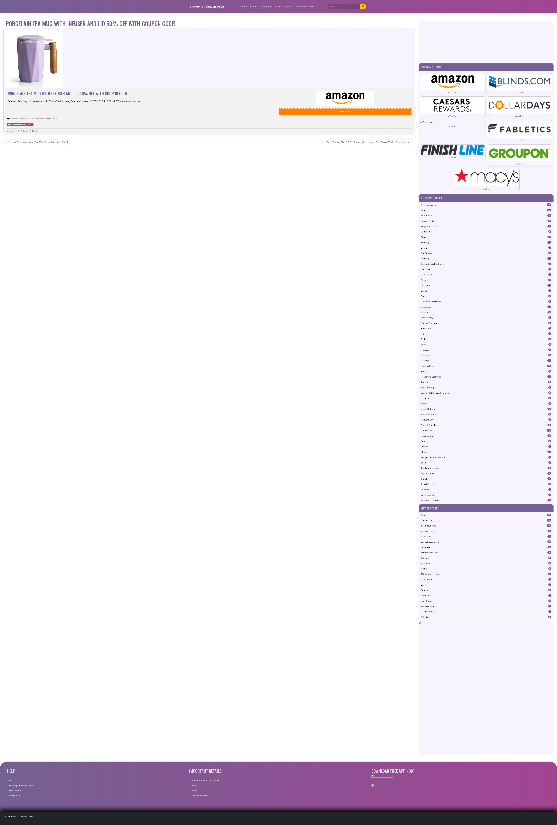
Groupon (485, 355)
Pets (485, 441)
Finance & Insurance (485, 323)
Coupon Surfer (485, 611)
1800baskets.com (485, 552)
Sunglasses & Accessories (485, 457)
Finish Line (485, 328)
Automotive (485, 215)
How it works (15, 790)
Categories (266, 6)
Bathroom (485, 231)
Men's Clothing (485, 409)
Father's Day (485, 317)
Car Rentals (485, 253)
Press (194, 785)
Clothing (485, 258)
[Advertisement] (486, 41)
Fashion (485, 312)
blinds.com (485, 536)
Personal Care (485, 436)
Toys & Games (485, 473)
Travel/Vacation (485, 484)
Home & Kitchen (36, 118)
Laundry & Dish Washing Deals (485, 393)
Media (194, 790)
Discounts (485, 285)
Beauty (485, 237)
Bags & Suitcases (485, 226)
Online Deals (51, 118)
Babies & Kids (485, 221)
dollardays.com (485, 525)
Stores (253, 6)
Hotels (485, 371)
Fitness (485, 333)
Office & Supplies (485, 425)
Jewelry (485, 382)
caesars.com (485, 520)
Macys (485, 403)
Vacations (485, 489)
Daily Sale (485, 269)
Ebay (485, 296)
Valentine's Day (485, 495)
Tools (485, 462)
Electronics (485, 307)
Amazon (14, 118)
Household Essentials (485, 376)
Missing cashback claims (21, 785)
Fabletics (485, 617)
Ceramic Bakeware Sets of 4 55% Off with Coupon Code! (38, 142)
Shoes (485, 452)
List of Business (199, 795)
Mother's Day (485, 419)
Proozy (485, 446)
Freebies (485, 350)
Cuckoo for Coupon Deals (207, 6)
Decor (485, 280)
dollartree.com (485, 547)
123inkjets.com (485, 563)
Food (485, 344)
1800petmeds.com (485, 574)
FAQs (12, 780)
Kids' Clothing (485, 387)
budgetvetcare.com (485, 542)
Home (243, 6)
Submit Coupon (283, 6)
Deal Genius (485, 274)
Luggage (485, 398)
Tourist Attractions (485, 468)
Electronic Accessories (485, 301)
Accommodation (485, 205)
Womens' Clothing (485, 500)
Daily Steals (485, 601)
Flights (485, 339)
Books (485, 248)
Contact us (14, 795)
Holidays (485, 360)
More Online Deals (303, 6)
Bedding (485, 242)
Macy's (485, 568)
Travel (485, 479)
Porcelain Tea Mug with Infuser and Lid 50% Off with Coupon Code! (68, 93)
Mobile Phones (485, 414)
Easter (485, 291)
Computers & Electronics (485, 264)
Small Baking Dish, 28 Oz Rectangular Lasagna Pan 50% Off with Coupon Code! (368, 142)
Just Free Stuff (485, 606)
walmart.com (485, 531)
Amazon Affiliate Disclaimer (205, 780)
